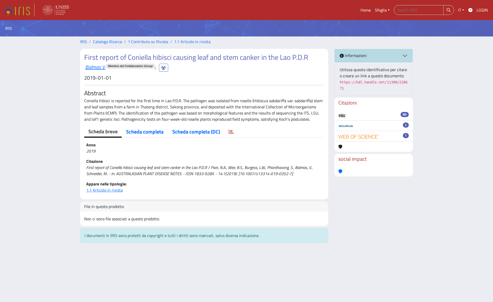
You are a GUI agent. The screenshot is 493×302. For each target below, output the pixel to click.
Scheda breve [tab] (103, 131)
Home (366, 10)
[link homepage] (18, 10)
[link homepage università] (56, 10)
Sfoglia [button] (381, 10)
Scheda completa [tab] (145, 132)
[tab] (231, 131)
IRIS (83, 42)
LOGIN (482, 10)
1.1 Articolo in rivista (192, 42)
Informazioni (355, 55)
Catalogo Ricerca (107, 42)
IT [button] (459, 10)
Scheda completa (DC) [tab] (196, 132)
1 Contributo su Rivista (148, 42)
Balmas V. (95, 67)
